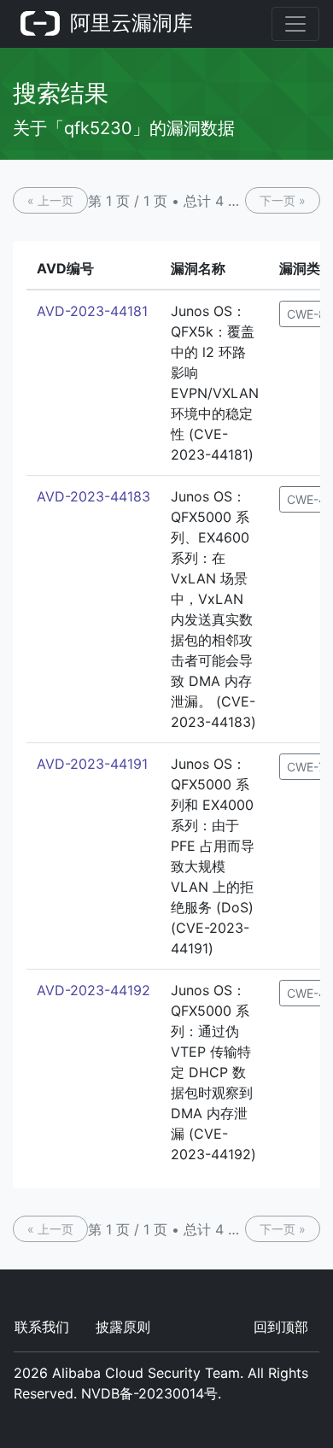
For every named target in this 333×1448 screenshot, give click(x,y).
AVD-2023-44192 (93, 990)
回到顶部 (281, 1326)
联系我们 (42, 1326)
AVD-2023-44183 (93, 496)
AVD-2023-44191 (92, 763)
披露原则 (123, 1326)
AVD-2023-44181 (92, 310)
